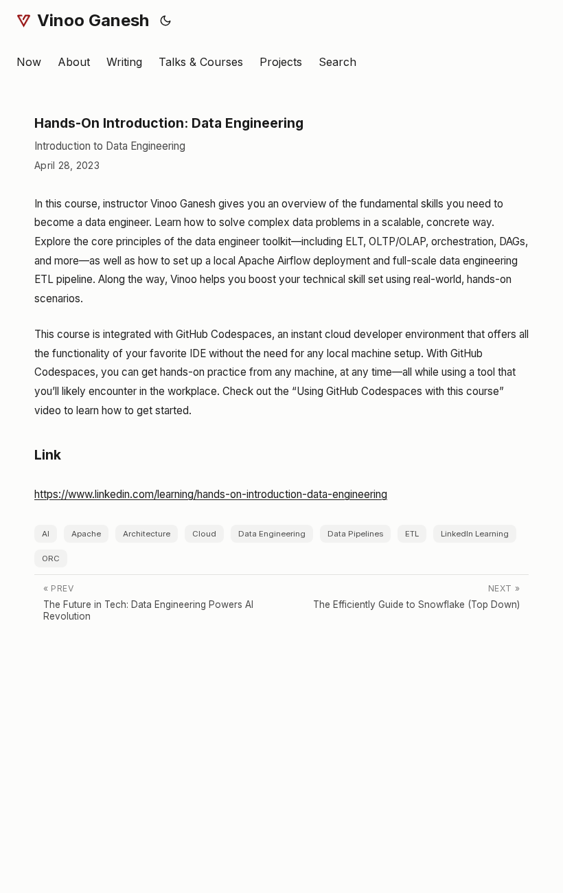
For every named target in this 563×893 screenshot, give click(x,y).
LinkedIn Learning (475, 534)
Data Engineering (272, 534)
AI (45, 534)
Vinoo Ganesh (93, 20)
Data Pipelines (355, 534)
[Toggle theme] (165, 20)
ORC (51, 558)
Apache (86, 534)
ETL (412, 534)
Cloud (204, 534)
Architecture (146, 534)
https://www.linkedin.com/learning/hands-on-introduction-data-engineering (210, 494)
